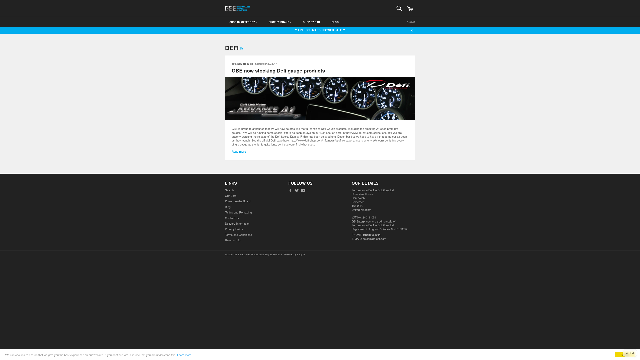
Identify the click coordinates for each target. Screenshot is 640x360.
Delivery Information (237, 223)
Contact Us (232, 218)
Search (229, 190)
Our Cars (230, 196)
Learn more (184, 355)
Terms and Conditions (238, 234)
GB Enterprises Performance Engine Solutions (258, 254)
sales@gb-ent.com (374, 238)
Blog (227, 207)
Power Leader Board (237, 201)
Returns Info (232, 240)
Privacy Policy (234, 229)
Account (411, 21)
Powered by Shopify (294, 254)
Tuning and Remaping (238, 212)
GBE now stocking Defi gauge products (278, 70)
